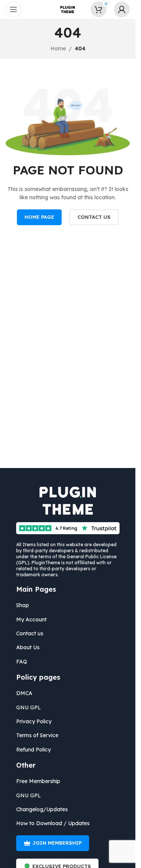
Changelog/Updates (42, 809)
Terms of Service (37, 735)
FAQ (21, 661)
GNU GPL (28, 707)
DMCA (24, 693)
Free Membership (38, 781)
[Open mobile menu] (13, 9)
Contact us (29, 633)
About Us (27, 647)
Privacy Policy (34, 721)
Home (58, 48)
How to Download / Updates (52, 823)
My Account (31, 619)
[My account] (121, 9)
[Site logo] (67, 9)
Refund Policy (33, 749)
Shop (22, 605)
